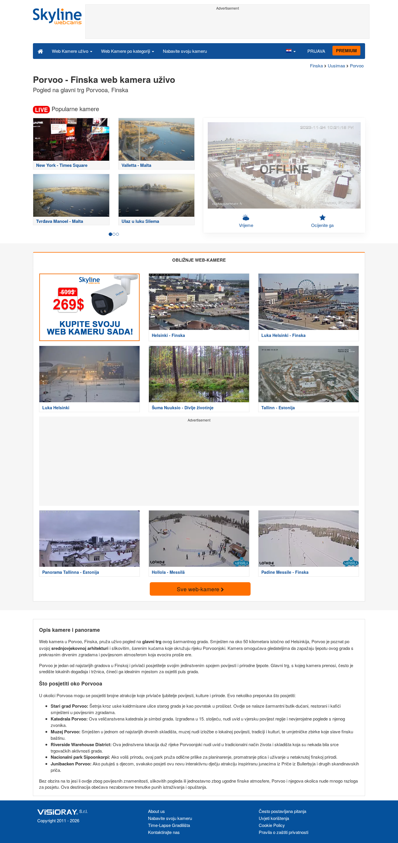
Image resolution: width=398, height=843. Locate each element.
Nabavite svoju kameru (185, 51)
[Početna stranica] (40, 50)
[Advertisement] (227, 25)
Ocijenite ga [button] (322, 225)
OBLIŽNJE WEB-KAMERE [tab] (199, 260)
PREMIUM (346, 50)
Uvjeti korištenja (274, 818)
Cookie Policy (272, 825)
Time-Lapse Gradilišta (169, 825)
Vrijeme (246, 225)
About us (156, 811)
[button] (290, 50)
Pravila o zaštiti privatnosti (283, 832)
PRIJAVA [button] (316, 51)
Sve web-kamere (199, 589)
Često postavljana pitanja (282, 811)
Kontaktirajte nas (164, 832)
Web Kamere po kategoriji (126, 51)
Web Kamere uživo (70, 51)
